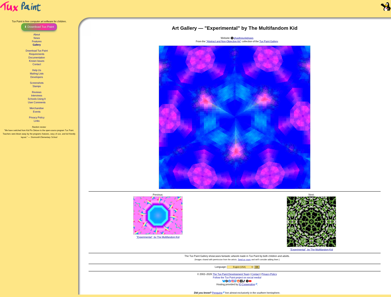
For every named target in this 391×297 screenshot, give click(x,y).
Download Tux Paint (37, 50)
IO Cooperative (247, 284)
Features (37, 41)
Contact (37, 64)
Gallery (37, 44)
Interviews (36, 95)
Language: (221, 267)
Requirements (36, 54)
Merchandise (37, 108)
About (36, 34)
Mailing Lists (37, 73)
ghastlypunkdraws (243, 38)
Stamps (37, 86)
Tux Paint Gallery (268, 41)
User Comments (37, 102)
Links (37, 121)
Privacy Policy (36, 117)
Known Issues (36, 61)
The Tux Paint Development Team (231, 274)
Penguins (217, 293)
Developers (36, 77)
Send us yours (244, 259)
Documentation (36, 57)
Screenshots (37, 83)
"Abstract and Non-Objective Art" (223, 41)
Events (36, 111)
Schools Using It (37, 99)
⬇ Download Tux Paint (39, 26)
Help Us (36, 70)
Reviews (36, 92)
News (37, 38)
